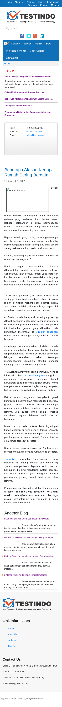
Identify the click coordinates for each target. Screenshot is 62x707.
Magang (44, 5)
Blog (48, 43)
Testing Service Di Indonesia (18, 105)
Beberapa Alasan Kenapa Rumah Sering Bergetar (28, 99)
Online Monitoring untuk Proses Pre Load (24, 92)
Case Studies (37, 50)
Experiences (53, 2)
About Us (19, 2)
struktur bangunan (47, 331)
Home (9, 2)
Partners (30, 2)
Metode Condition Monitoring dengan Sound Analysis (29, 556)
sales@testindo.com (35, 135)
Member (55, 5)
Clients (41, 2)
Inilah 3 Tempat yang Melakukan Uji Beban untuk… (29, 76)
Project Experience (16, 50)
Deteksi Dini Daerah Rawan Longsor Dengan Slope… (29, 537)
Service (27, 43)
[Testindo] (31, 16)
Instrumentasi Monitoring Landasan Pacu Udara (26, 519)
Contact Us (12, 57)
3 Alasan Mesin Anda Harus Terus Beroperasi (25, 575)
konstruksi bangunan (34, 375)
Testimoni (32, 5)
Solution (15, 43)
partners (12, 640)
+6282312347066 (34, 131)
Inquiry (38, 43)
